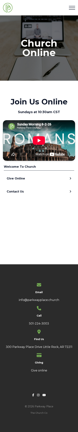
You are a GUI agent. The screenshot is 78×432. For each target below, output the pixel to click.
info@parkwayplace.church (39, 300)
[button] (72, 8)
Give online (39, 370)
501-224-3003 (39, 323)
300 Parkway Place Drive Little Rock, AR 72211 (39, 347)
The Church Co (39, 413)
